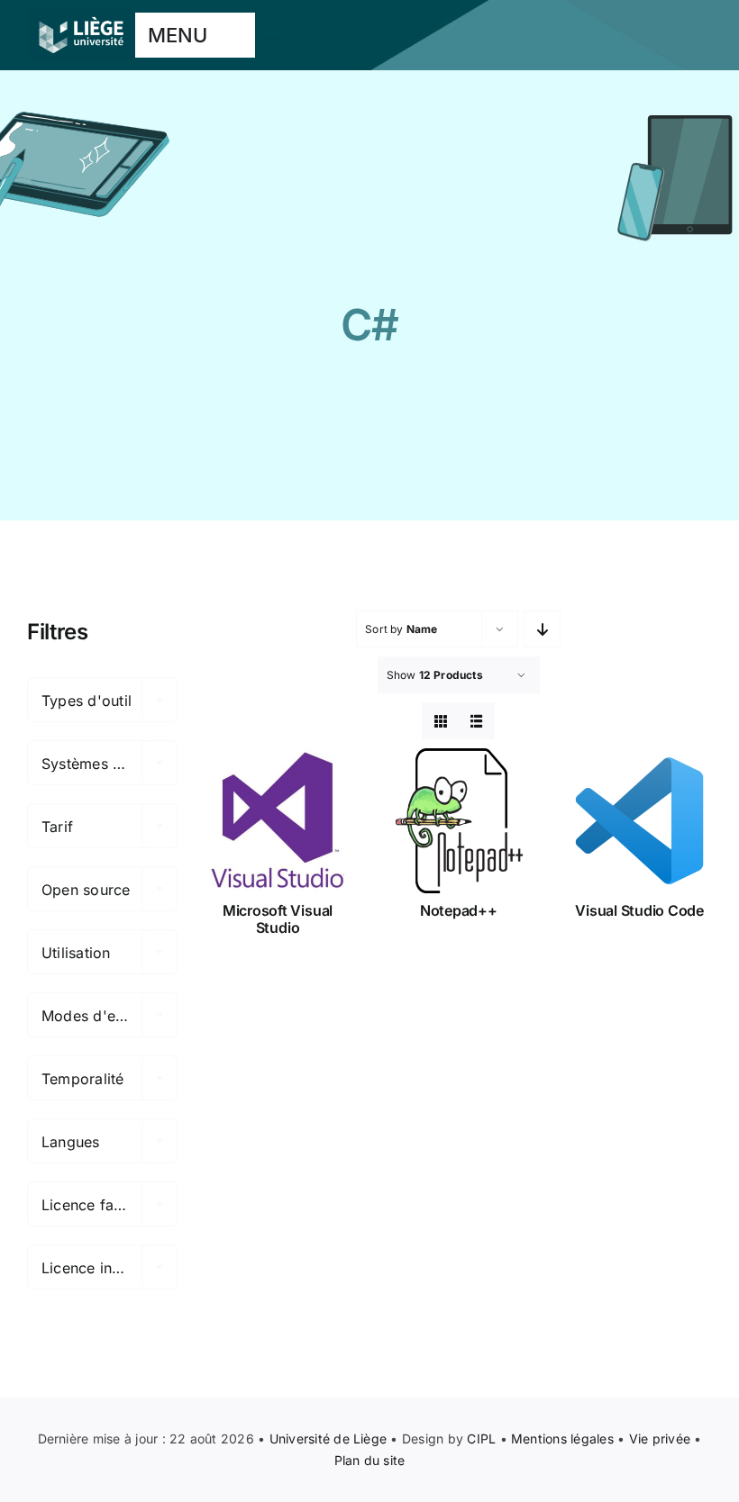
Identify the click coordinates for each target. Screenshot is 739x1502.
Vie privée (659, 1438)
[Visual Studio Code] (639, 820)
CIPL (481, 1438)
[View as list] (476, 720)
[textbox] (102, 700)
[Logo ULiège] (81, 16)
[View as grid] (440, 720)
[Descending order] (542, 629)
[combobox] (102, 699)
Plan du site (370, 1460)
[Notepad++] (458, 820)
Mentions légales (562, 1438)
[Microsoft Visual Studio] (278, 820)
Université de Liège (328, 1438)
